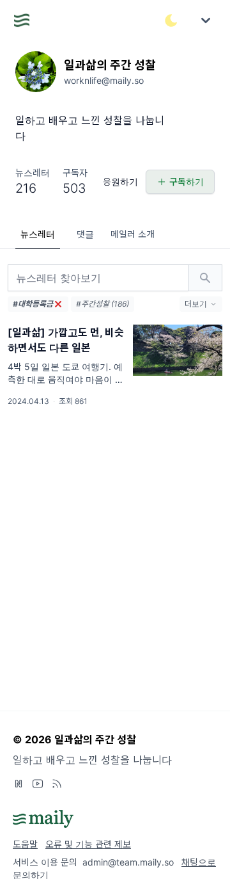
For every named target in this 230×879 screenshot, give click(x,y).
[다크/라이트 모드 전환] (171, 20)
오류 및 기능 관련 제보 (88, 844)
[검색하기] (205, 277)
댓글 (85, 234)
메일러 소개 (133, 234)
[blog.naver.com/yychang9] (18, 783)
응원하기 (120, 181)
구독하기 (186, 181)
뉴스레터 (37, 234)
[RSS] (57, 783)
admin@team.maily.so (128, 862)
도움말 (25, 844)
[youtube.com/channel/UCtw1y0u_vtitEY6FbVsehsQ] (37, 783)
